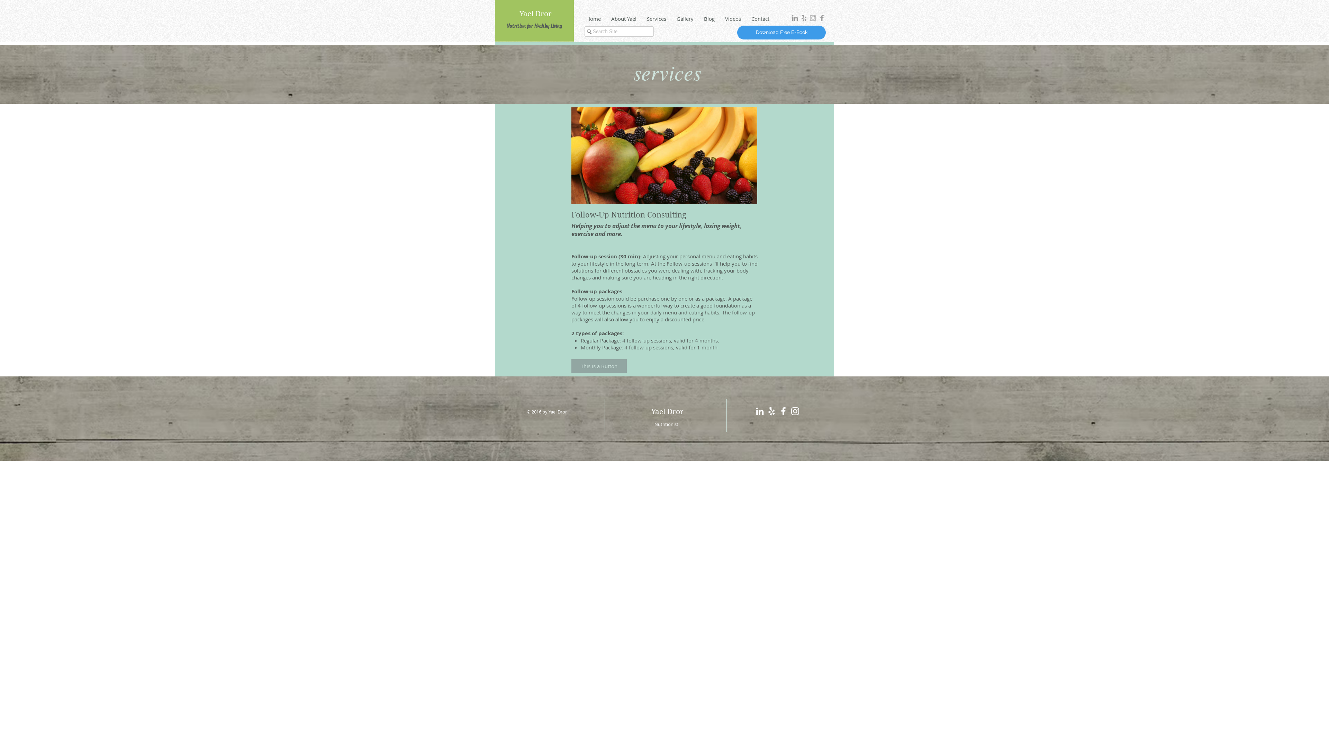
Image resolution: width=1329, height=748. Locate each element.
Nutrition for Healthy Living (534, 25)
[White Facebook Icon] (783, 411)
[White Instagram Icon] (795, 411)
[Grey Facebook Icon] (822, 18)
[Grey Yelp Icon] (804, 18)
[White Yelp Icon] (771, 411)
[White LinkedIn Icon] (759, 411)
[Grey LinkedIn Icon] (795, 18)
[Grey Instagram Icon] (813, 18)
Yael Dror (535, 14)
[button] (599, 366)
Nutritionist (666, 424)
